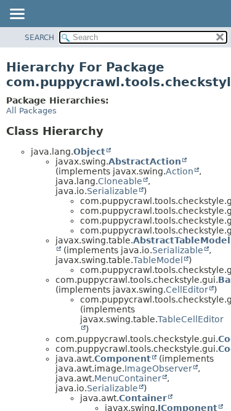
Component (122, 359)
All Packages (31, 110)
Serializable (112, 191)
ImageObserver (158, 368)
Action (179, 171)
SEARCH (39, 37)
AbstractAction (144, 161)
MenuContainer (127, 378)
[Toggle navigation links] (16, 14)
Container (143, 398)
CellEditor (187, 290)
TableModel (158, 260)
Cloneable (120, 181)
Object (89, 152)
